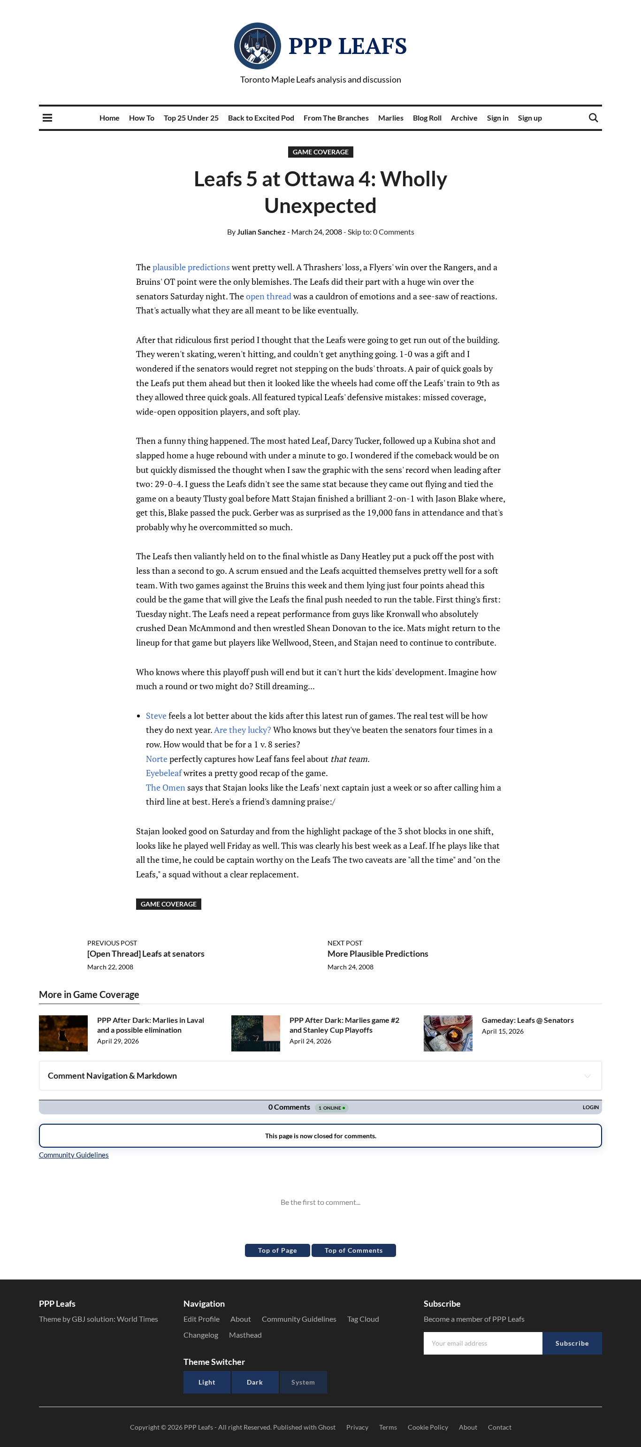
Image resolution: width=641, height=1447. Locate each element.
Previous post (112, 943)
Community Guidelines (299, 1318)
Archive (464, 117)
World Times (137, 1318)
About (240, 1318)
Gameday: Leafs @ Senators (528, 1019)
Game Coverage (321, 152)
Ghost (327, 1427)
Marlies (391, 117)
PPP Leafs (348, 45)
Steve (156, 715)
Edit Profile (201, 1318)
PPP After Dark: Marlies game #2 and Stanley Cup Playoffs (344, 1024)
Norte (157, 758)
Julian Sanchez (256, 231)
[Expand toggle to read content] (587, 1075)
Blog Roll (427, 117)
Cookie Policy (428, 1427)
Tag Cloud (363, 1318)
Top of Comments (354, 1250)
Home (109, 117)
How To (141, 117)
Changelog (200, 1334)
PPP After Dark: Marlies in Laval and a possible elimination (150, 1024)
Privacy (357, 1427)
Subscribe (572, 1343)
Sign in (498, 117)
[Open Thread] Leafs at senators (146, 953)
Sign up (530, 117)
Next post (345, 943)
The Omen (165, 787)
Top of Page (277, 1250)
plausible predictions (191, 267)
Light (206, 1382)
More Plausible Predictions (378, 953)
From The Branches (336, 117)
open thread (268, 296)
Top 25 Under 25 (191, 117)
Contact (499, 1427)
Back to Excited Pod (261, 117)
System (303, 1382)
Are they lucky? (242, 729)
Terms (388, 1427)
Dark (255, 1382)
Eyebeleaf (164, 772)
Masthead (245, 1334)
